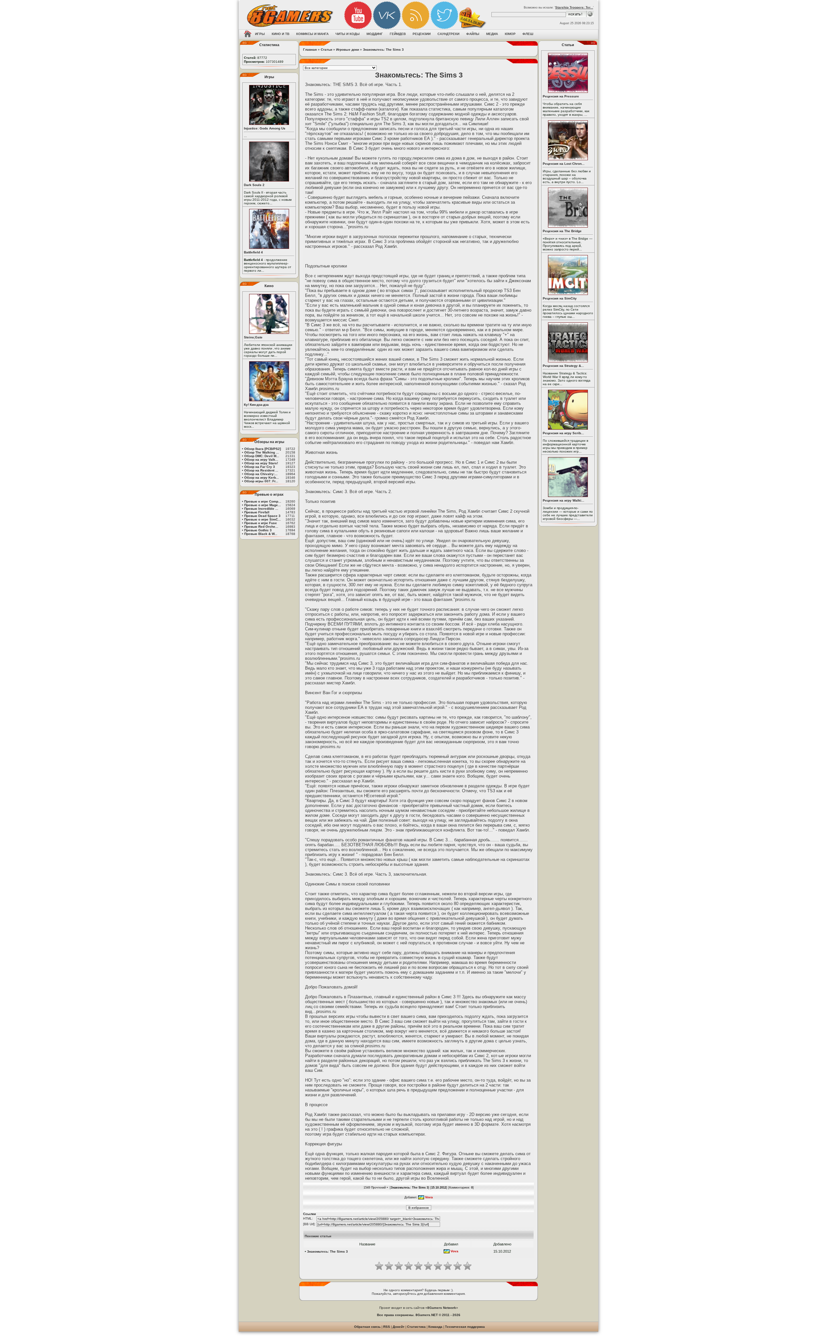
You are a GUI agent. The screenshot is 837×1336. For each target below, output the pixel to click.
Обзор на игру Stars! (261, 463)
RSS (386, 1326)
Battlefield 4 (253, 252)
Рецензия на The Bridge (562, 231)
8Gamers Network (441, 1308)
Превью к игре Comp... (262, 501)
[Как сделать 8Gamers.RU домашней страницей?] (247, 34)
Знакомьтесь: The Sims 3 (383, 49)
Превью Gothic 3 (258, 530)
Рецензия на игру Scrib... (563, 433)
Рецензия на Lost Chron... (564, 163)
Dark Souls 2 (254, 185)
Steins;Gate (253, 337)
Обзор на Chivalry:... (261, 474)
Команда (435, 1326)
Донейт (398, 1326)
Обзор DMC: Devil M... (261, 456)
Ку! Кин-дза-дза (256, 404)
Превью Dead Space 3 (262, 516)
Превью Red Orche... (261, 526)
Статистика (416, 1326)
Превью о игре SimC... (262, 519)
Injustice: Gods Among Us (264, 128)
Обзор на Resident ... (261, 470)
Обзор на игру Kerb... (261, 477)
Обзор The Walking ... (261, 452)
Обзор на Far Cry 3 (259, 467)
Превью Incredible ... (261, 508)
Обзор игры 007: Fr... (261, 481)
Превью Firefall (256, 512)
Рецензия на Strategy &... (563, 366)
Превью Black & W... (260, 534)
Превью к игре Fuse (260, 523)
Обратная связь (367, 1326)
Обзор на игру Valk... (261, 459)
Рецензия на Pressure (561, 96)
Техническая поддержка (465, 1326)
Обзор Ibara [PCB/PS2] (262, 449)
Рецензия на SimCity (560, 298)
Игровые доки (347, 49)
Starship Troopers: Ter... (574, 7)
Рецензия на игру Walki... (563, 500)
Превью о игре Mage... (262, 505)
